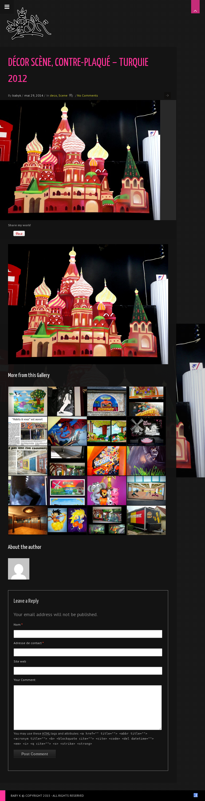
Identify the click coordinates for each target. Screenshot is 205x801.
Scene (63, 95)
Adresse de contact (29, 643)
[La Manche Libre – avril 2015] (27, 431)
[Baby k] (28, 23)
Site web (20, 661)
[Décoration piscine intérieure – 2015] (67, 460)
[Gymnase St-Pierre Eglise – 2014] (146, 490)
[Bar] (27, 520)
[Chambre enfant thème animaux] (27, 401)
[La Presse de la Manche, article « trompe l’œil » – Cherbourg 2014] (27, 460)
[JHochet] (106, 401)
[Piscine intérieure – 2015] (106, 520)
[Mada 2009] (106, 490)
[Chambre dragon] (67, 431)
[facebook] (196, 795)
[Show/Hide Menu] (7, 7)
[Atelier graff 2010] (67, 490)
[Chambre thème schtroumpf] (106, 431)
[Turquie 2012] (146, 431)
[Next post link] (167, 95)
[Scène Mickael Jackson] (67, 401)
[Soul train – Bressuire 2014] (146, 401)
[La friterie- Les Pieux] (146, 520)
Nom (18, 624)
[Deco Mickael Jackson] (27, 490)
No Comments (87, 95)
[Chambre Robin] (106, 460)
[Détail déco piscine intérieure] (146, 460)
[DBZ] (67, 520)
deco (53, 95)
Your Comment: (25, 680)
